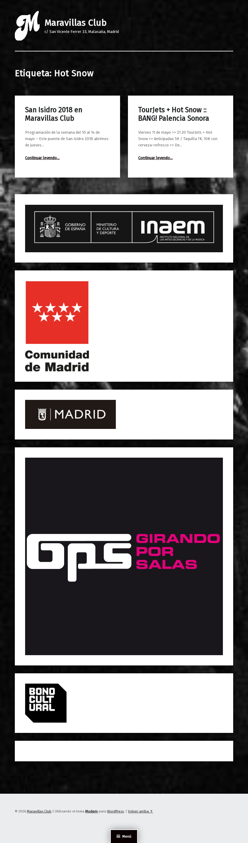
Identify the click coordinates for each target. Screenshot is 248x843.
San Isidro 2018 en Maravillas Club (53, 114)
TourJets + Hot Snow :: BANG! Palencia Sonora (173, 114)
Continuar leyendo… (42, 157)
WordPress (115, 811)
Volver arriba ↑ (140, 811)
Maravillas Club (75, 22)
